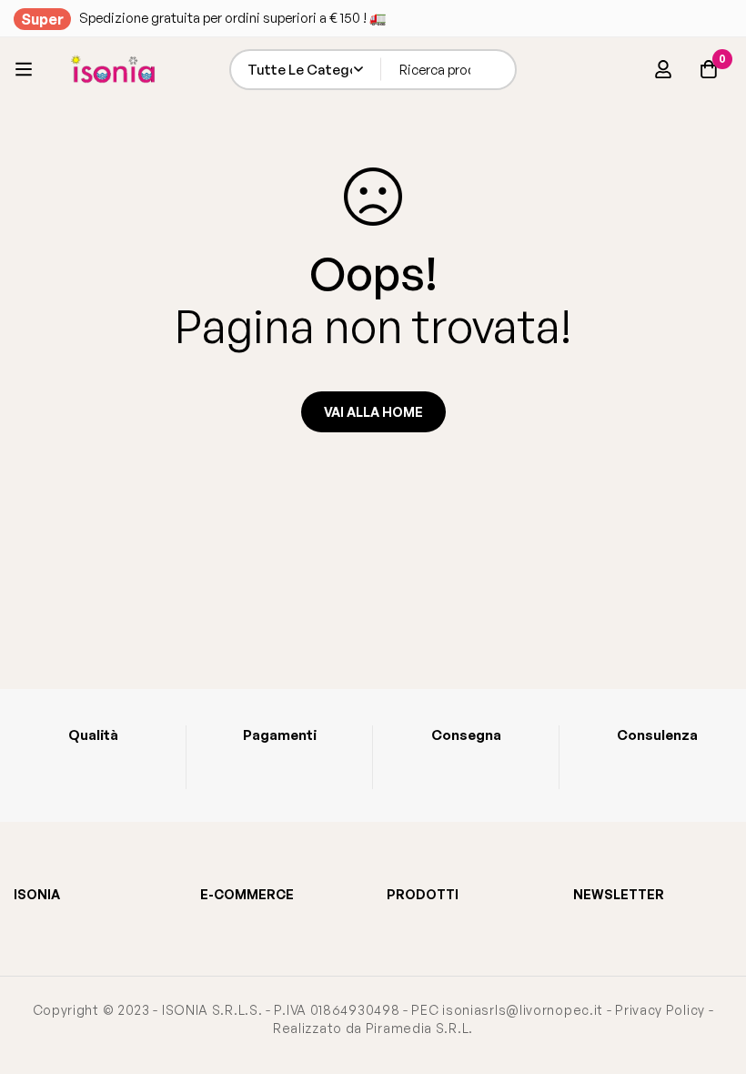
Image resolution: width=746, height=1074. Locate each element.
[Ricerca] (496, 69)
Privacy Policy (660, 1010)
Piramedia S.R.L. (419, 1028)
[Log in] (663, 69)
